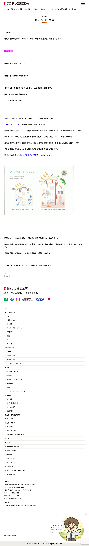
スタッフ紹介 (11, 407)
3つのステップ (9, 348)
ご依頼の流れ (9, 383)
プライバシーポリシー (12, 474)
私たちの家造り (10, 312)
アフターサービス (12, 371)
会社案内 (8, 395)
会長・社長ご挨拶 (12, 403)
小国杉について (12, 320)
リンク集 (8, 442)
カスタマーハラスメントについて (15, 470)
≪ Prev (7, 273)
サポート (8, 367)
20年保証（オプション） (14, 379)
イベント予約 (11, 458)
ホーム (6, 9)
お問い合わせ (22, 88)
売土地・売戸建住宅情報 (12, 415)
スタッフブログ (10, 462)
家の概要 (10, 324)
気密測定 (10, 332)
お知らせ (10, 454)
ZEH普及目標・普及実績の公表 (15, 435)
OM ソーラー (11, 316)
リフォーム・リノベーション (16, 391)
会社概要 (10, 399)
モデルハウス (9, 419)
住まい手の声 (9, 427)
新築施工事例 (11, 360)
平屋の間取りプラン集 (12, 446)
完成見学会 (28, 9)
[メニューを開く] (83, 3)
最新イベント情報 (17, 9)
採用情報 (10, 411)
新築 (8, 387)
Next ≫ (7, 276)
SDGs (7, 439)
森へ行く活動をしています (15, 328)
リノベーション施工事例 (14, 363)
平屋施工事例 (11, 356)
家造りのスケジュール (12, 423)
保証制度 (10, 375)
